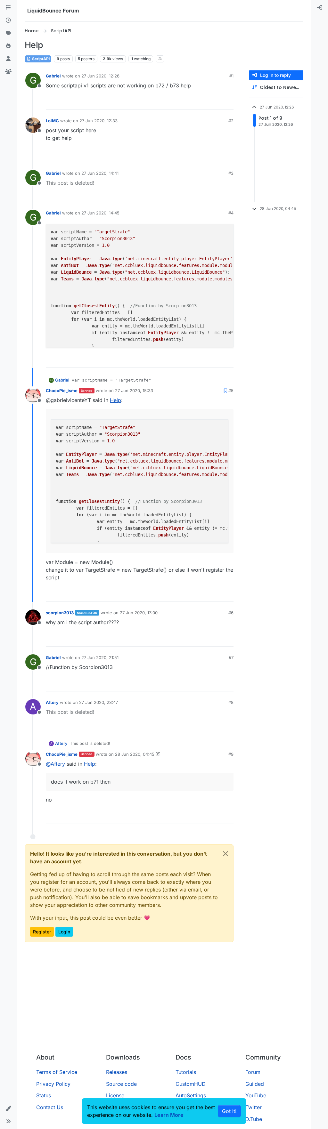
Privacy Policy (53, 1084)
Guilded (254, 1084)
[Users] (8, 59)
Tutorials (186, 1072)
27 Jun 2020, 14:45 (100, 212)
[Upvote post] (217, 102)
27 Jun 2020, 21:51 (100, 657)
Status (43, 1095)
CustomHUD (191, 1084)
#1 (231, 75)
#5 (231, 390)
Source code (121, 1084)
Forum (252, 1072)
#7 (231, 657)
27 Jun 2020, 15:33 (134, 390)
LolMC (52, 120)
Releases (116, 1072)
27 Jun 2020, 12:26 (100, 75)
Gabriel (53, 75)
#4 (231, 212)
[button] (8, 1108)
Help (115, 400)
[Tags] (8, 33)
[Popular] (8, 46)
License (115, 1095)
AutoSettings (191, 1095)
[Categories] (8, 8)
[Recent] (8, 20)
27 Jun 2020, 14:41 (100, 173)
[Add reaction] (205, 102)
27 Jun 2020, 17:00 (139, 612)
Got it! (229, 1111)
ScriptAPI (40, 58)
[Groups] (8, 72)
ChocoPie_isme (62, 390)
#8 (231, 702)
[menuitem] (319, 8)
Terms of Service (56, 1072)
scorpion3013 (60, 612)
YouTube (255, 1095)
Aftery (52, 702)
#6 (231, 612)
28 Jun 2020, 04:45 (134, 754)
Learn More (169, 1115)
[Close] (225, 854)
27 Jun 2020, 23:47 (98, 702)
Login (64, 931)
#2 (231, 120)
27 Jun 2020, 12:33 (98, 120)
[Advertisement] (164, 1000)
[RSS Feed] (160, 58)
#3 (231, 173)
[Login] (319, 8)
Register (42, 931)
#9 (231, 754)
